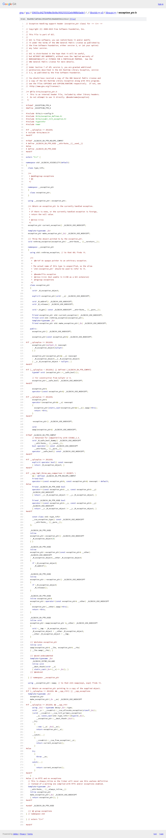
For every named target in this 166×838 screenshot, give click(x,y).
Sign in (160, 4)
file (73, 19)
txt (155, 834)
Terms (30, 834)
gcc (28, 12)
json (161, 834)
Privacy (23, 834)
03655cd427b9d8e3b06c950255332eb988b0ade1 (58, 12)
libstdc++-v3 (96, 12)
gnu (21, 12)
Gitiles (15, 834)
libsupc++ (111, 12)
